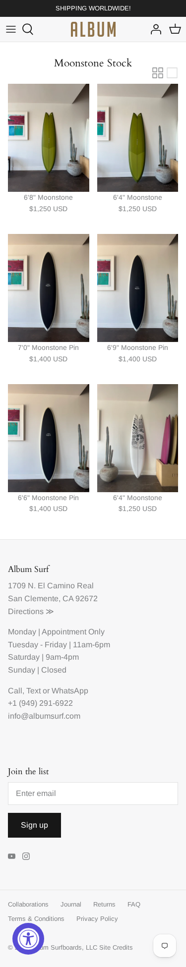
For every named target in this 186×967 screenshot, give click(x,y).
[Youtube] (11, 856)
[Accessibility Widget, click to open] (28, 939)
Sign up (34, 825)
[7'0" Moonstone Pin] (48, 288)
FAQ (133, 904)
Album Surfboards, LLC (63, 947)
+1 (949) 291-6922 (40, 703)
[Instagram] (26, 856)
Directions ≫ (31, 611)
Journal (71, 904)
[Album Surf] (93, 29)
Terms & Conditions (36, 918)
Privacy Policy (97, 918)
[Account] (153, 29)
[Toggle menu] (11, 29)
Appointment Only (73, 631)
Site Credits (116, 947)
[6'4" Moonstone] (138, 138)
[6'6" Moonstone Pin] (48, 438)
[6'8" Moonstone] (48, 138)
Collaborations (28, 904)
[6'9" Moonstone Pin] (138, 288)
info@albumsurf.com (44, 716)
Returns (104, 904)
